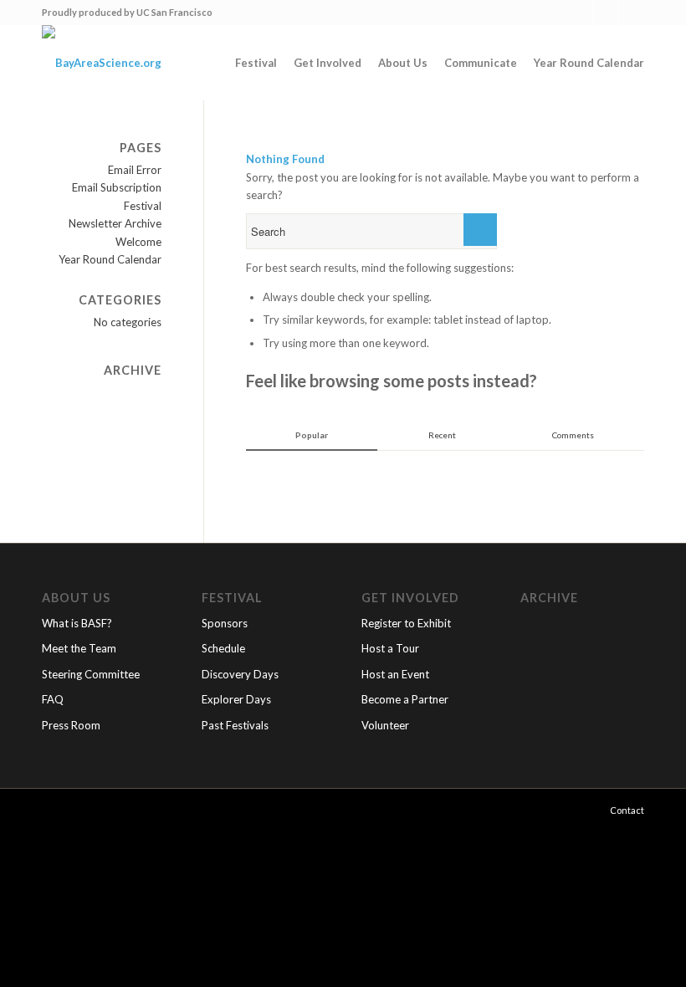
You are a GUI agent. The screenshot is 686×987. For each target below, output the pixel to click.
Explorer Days (236, 699)
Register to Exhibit (406, 623)
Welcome (138, 241)
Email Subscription (116, 187)
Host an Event (395, 674)
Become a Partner (404, 699)
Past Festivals (235, 725)
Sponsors (225, 623)
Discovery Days (240, 674)
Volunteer (385, 725)
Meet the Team (79, 648)
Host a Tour (390, 648)
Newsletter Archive (115, 223)
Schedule (223, 648)
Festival (142, 205)
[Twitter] (581, 12)
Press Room (71, 725)
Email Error (134, 169)
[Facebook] (606, 12)
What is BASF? (77, 623)
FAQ (53, 699)
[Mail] (631, 12)
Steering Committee (91, 674)
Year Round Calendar (110, 259)
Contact (627, 810)
